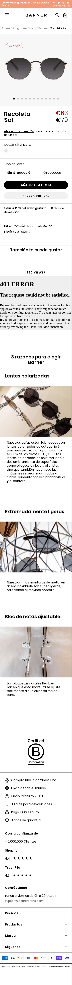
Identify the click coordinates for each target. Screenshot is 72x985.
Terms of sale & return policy (31, 966)
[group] (36, 70)
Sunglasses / (20, 28)
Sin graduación (19, 172)
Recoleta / (44, 28)
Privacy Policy (6, 966)
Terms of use (16, 966)
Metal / (33, 28)
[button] (14, 99)
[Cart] (65, 15)
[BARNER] (36, 15)
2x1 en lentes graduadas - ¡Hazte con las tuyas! (25, 4)
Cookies (44, 966)
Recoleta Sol (58, 28)
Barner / (7, 28)
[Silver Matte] (6, 151)
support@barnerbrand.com (24, 901)
